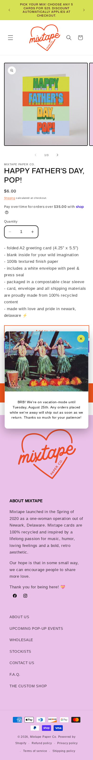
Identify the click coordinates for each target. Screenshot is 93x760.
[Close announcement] (81, 338)
